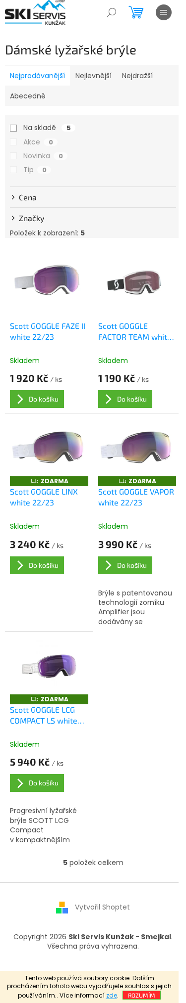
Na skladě (47, 128)
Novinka (43, 156)
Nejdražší (137, 76)
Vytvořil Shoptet (102, 907)
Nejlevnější (93, 76)
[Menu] (164, 12)
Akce (38, 142)
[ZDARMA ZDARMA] (49, 447)
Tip (35, 170)
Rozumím (141, 995)
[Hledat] (112, 12)
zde (111, 995)
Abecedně (28, 96)
